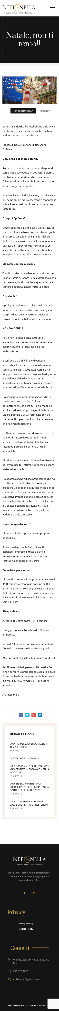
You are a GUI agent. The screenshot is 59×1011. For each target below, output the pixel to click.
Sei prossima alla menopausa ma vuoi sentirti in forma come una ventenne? (29, 769)
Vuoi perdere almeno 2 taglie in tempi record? (29, 745)
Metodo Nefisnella (23, 111)
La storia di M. (18, 758)
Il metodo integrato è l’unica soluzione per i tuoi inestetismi (29, 803)
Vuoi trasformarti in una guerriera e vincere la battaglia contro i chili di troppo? (29, 786)
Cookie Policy (26, 928)
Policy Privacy (26, 923)
